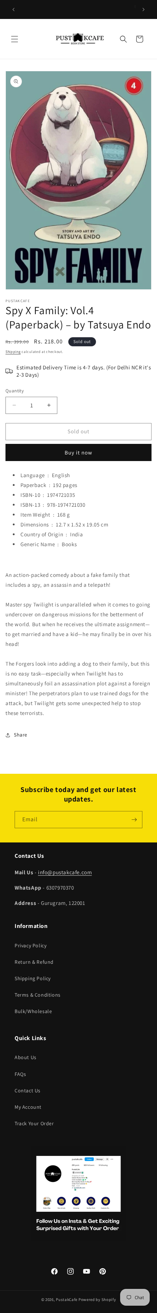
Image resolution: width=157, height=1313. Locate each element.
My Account (28, 1107)
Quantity (14, 391)
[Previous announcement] (13, 9)
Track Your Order (34, 1123)
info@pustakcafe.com (65, 872)
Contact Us (28, 1090)
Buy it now (78, 452)
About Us (26, 1057)
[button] (15, 39)
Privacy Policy (30, 945)
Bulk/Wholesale (33, 1011)
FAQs (20, 1074)
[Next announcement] (143, 9)
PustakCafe (66, 1299)
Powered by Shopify (97, 1299)
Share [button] (20, 734)
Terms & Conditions (38, 995)
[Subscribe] (134, 819)
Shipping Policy (33, 978)
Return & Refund (34, 962)
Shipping (13, 351)
